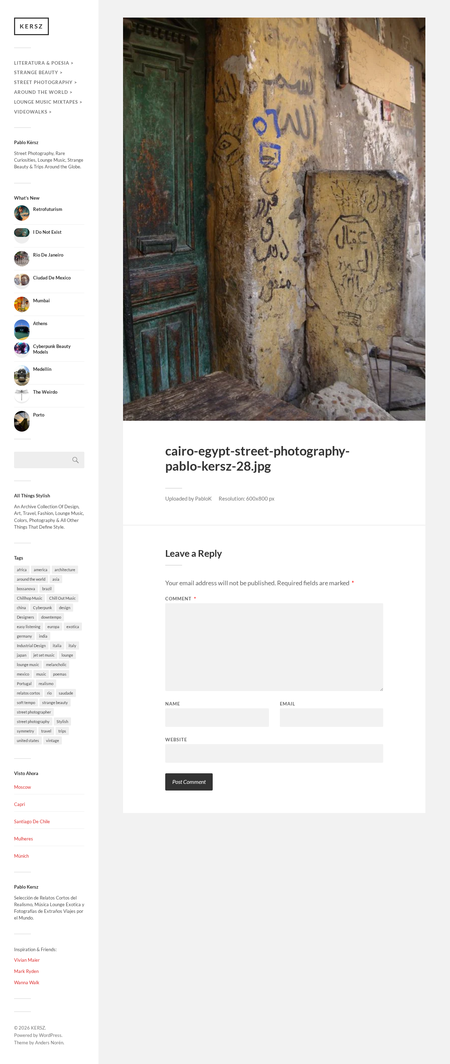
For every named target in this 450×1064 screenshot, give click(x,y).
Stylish (62, 721)
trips (62, 731)
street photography (33, 721)
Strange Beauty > (38, 72)
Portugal (24, 683)
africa (22, 569)
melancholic (56, 664)
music (41, 674)
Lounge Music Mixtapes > (48, 102)
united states (28, 740)
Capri (19, 804)
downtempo (51, 617)
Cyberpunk (42, 607)
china (21, 607)
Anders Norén (49, 1042)
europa (53, 626)
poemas (59, 674)
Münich (21, 856)
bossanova (26, 588)
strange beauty (55, 702)
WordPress (50, 1035)
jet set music (43, 655)
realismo (46, 683)
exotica (72, 626)
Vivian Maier (27, 960)
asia (55, 579)
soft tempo (26, 702)
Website (176, 739)
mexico (23, 674)
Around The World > (43, 92)
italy (72, 645)
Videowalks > (33, 112)
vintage (52, 740)
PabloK (203, 498)
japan (21, 655)
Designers (25, 617)
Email (287, 704)
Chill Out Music (62, 598)
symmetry (25, 731)
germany (24, 636)
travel (46, 731)
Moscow (22, 787)
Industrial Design (31, 645)
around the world (31, 579)
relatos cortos (28, 693)
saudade (66, 693)
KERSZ (31, 26)
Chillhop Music (29, 598)
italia (57, 645)
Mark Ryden (26, 971)
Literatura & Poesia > (44, 63)
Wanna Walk (26, 982)
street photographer (34, 712)
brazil (47, 588)
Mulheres (23, 838)
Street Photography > (45, 82)
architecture (64, 569)
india (43, 636)
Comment (180, 599)
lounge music (28, 664)
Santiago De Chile (32, 821)
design (64, 607)
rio (49, 693)
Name (172, 704)
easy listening (28, 626)
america (40, 569)
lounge (67, 655)
